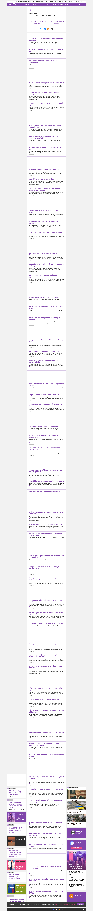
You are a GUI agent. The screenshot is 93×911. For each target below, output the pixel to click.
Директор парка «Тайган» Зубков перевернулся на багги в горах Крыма (45, 601)
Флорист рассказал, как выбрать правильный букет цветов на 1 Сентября (46, 711)
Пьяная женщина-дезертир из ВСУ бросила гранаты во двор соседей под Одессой (46, 613)
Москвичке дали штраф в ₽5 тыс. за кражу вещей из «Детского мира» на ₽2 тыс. (44, 656)
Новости (27, 4)
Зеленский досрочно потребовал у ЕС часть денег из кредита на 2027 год (46, 265)
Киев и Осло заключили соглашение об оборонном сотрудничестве (43, 276)
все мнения (22, 809)
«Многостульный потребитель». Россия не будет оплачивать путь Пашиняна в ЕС (16, 853)
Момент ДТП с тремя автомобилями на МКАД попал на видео (46, 481)
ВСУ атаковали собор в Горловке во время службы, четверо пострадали (46, 845)
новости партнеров (73, 787)
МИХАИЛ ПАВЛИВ (12, 809)
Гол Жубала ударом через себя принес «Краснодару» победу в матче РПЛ (46, 513)
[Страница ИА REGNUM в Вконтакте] (45, 29)
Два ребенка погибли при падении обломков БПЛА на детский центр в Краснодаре (44, 189)
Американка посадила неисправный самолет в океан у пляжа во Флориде (46, 778)
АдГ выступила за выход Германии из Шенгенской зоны (44, 169)
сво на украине (72, 852)
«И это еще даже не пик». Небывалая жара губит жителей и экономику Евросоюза (16, 829)
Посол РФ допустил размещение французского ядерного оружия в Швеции (45, 126)
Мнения (40, 4)
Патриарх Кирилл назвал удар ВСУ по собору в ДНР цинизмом (43, 222)
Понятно (81, 904)
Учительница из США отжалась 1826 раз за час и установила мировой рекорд (46, 801)
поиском (38, 15)
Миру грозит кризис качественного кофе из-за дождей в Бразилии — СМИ (44, 568)
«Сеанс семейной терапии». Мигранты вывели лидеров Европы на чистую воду (16, 901)
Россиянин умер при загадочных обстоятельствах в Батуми (45, 524)
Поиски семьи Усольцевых (61, 1)
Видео (46, 4)
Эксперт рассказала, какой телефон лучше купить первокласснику (44, 645)
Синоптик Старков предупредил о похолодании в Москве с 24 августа (46, 755)
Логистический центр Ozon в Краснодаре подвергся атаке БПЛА (45, 148)
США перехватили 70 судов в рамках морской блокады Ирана (20, 840)
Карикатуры (61, 21)
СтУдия (50, 21)
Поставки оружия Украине (24, 1)
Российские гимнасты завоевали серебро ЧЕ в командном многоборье (45, 667)
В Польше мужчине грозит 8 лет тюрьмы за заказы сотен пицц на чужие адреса (46, 556)
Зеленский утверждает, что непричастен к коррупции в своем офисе (46, 733)
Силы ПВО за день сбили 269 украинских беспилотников (45, 491)
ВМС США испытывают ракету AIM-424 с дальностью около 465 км (46, 307)
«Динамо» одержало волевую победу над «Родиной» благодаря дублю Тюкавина (44, 744)
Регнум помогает (63, 4)
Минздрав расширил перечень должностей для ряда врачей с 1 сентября (20, 866)
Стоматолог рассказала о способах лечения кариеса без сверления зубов (45, 689)
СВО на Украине (49, 1)
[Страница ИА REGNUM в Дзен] (52, 29)
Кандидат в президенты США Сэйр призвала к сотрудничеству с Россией (46, 384)
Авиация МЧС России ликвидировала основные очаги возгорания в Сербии (44, 361)
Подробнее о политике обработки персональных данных (65, 904)
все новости (11, 796)
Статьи (34, 4)
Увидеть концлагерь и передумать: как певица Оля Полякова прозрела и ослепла (16, 804)
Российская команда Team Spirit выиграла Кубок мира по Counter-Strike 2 (45, 436)
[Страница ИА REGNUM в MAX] (41, 29)
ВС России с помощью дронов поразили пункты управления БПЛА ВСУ (46, 892)
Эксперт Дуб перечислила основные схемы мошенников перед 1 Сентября (45, 534)
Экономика (18, 885)
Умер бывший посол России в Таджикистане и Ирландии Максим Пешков (45, 449)
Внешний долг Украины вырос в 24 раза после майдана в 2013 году (45, 823)
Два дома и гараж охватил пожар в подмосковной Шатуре (45, 426)
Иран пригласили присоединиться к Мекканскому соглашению (46, 351)
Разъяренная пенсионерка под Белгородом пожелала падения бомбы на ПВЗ (46, 880)
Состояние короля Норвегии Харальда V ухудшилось (44, 297)
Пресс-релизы (37, 23)
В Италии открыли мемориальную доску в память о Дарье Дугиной (45, 700)
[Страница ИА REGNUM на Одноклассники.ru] (48, 29)
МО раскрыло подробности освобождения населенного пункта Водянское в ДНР (20, 817)
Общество (18, 861)
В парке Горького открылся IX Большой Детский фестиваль (46, 623)
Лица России (53, 4)
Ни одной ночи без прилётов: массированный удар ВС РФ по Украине (76, 866)
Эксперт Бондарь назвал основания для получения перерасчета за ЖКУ (44, 579)
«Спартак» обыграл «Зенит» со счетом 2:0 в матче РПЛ (44, 394)
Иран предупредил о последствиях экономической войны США (45, 254)
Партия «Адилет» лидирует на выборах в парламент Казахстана (44, 211)
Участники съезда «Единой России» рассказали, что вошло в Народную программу (46, 471)
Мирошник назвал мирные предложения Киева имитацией (45, 232)
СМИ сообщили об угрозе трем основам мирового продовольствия (16, 792)
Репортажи (55, 21)
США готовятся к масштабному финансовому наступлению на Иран (46, 50)
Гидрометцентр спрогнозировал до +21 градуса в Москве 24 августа (46, 104)
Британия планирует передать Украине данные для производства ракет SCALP (43, 137)
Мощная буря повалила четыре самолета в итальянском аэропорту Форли (45, 867)
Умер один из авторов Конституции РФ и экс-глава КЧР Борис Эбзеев (46, 341)
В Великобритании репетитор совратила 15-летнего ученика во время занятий (46, 790)
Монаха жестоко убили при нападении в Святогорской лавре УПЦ (46, 405)
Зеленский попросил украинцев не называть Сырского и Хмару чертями (45, 834)
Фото (43, 21)
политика (11, 825)
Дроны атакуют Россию (38, 1)
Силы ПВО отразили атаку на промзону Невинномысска (44, 179)
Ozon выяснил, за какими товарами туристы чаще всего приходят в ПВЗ (20, 890)
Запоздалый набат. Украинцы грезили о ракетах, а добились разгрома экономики (14, 877)
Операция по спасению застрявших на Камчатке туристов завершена (45, 318)
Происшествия (56, 23)
